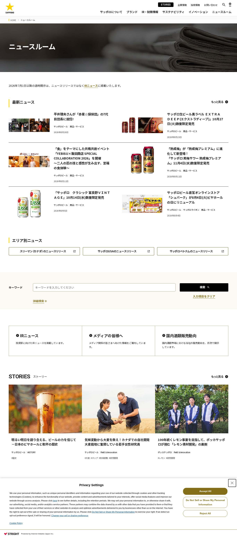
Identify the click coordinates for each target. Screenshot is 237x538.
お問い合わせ (211, 5)
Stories (166, 4)
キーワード (16, 287)
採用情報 (195, 5)
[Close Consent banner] (232, 483)
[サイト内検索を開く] (224, 5)
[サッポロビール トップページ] (10, 8)
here (55, 500)
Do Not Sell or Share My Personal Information (113, 512)
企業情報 (182, 5)
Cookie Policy (16, 523)
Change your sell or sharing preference (69, 515)
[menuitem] (111, 12)
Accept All (205, 491)
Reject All (205, 513)
